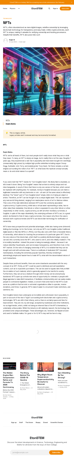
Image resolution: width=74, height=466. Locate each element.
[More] (18, 8)
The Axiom (29, 422)
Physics (12, 8)
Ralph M (12, 40)
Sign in (55, 8)
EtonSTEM (37, 8)
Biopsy (38, 422)
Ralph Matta (11, 124)
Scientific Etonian (56, 422)
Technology (7, 18)
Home (5, 8)
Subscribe (65, 8)
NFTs (8, 120)
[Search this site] (49, 8)
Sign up (13, 422)
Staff (21, 422)
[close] (71, 2)
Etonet (45, 422)
